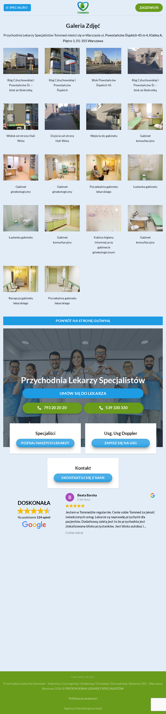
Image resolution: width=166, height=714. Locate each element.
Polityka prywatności (83, 698)
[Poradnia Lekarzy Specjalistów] (83, 7)
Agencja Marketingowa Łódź (83, 708)
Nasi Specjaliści (83, 677)
